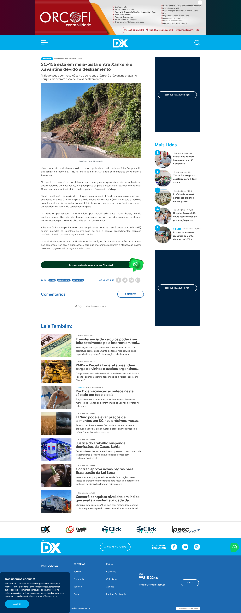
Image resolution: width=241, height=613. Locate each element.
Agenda (110, 586)
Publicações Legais (116, 594)
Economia (79, 579)
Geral (76, 594)
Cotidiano (111, 571)
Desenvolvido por (188, 609)
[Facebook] (118, 280)
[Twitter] (125, 280)
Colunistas (111, 579)
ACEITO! (17, 604)
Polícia (109, 564)
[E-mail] (137, 280)
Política (77, 571)
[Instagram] (197, 547)
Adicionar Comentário (130, 296)
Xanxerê (47, 58)
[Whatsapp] (131, 280)
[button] (44, 42)
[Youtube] (185, 547)
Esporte (78, 586)
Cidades (80, 387)
